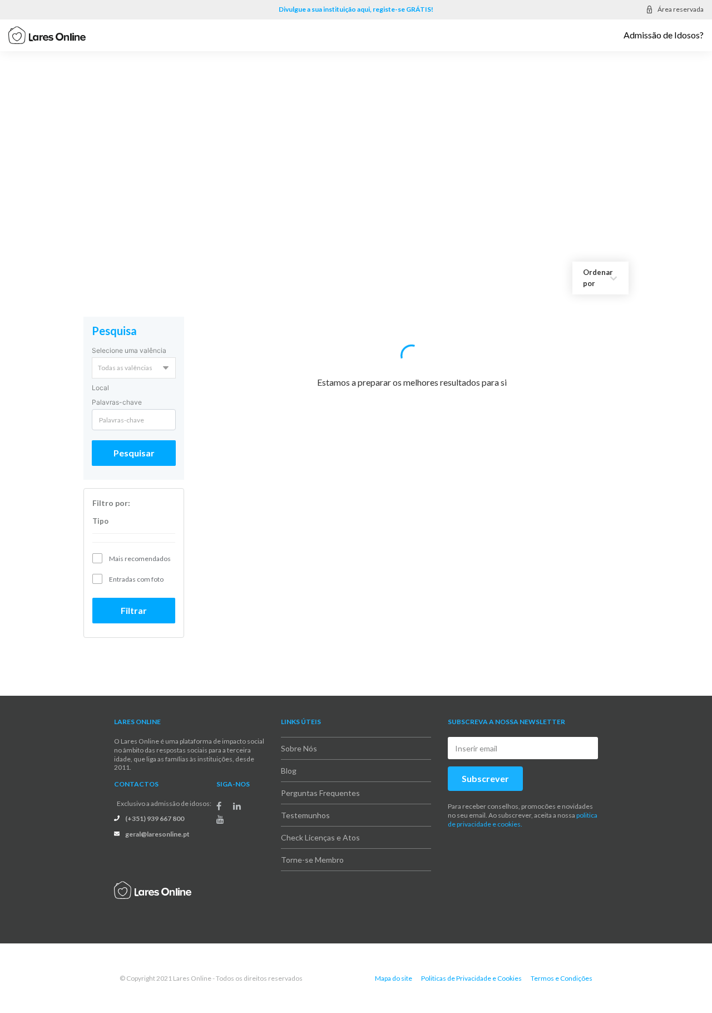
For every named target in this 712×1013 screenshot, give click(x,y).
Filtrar (134, 599)
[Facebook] (218, 795)
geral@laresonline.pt (157, 823)
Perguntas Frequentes (320, 782)
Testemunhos (305, 804)
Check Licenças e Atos (320, 827)
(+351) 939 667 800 (154, 807)
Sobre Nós (299, 737)
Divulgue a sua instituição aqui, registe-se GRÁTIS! (356, 9)
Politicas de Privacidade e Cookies (471, 967)
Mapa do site (393, 967)
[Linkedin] (237, 795)
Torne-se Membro (312, 849)
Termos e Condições (561, 967)
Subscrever (485, 768)
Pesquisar (134, 442)
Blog (288, 760)
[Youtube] (220, 808)
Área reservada (680, 9)
